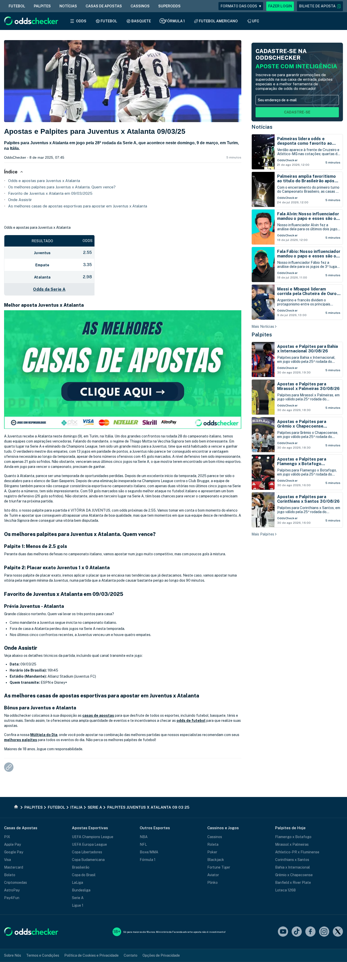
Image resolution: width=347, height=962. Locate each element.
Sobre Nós (12, 955)
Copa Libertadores (87, 852)
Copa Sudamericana (88, 860)
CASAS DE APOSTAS (104, 6)
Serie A (78, 898)
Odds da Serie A (49, 289)
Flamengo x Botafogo (293, 837)
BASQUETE (141, 21)
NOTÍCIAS (68, 6)
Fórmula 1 (147, 860)
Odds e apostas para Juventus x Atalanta (44, 180)
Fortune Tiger (218, 867)
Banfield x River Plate (293, 883)
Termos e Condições (42, 955)
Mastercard (13, 867)
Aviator (213, 875)
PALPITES (42, 6)
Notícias (261, 127)
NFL (143, 844)
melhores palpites (20, 740)
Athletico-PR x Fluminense (297, 852)
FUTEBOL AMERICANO (218, 21)
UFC (255, 21)
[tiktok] (297, 931)
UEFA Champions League (92, 837)
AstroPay (12, 890)
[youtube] (283, 931)
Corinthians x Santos (292, 860)
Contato (130, 955)
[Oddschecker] (31, 932)
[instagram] (324, 931)
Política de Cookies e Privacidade (91, 955)
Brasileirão (80, 867)
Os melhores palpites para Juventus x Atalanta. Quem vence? (62, 187)
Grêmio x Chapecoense (294, 875)
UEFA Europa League (89, 844)
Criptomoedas (15, 883)
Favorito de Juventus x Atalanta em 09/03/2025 (50, 193)
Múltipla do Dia (43, 735)
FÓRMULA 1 (175, 21)
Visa (7, 860)
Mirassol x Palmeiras (292, 844)
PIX (7, 837)
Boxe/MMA (149, 852)
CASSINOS (140, 6)
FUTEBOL (17, 6)
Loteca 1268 (285, 890)
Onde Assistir (20, 200)
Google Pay (13, 852)
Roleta (212, 844)
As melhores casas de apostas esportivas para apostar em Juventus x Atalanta (77, 206)
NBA (144, 837)
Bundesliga (81, 890)
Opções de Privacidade (161, 955)
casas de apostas (98, 715)
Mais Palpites (262, 534)
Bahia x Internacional (292, 867)
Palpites (261, 335)
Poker (212, 852)
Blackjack (215, 860)
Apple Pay (12, 844)
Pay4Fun (11, 898)
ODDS (81, 21)
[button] (320, 6)
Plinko (212, 883)
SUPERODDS (169, 6)
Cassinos (214, 837)
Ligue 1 (77, 905)
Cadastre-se (297, 112)
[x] (338, 931)
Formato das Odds (240, 6)
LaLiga (77, 883)
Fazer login (280, 6)
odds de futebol (191, 721)
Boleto (9, 875)
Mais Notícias (262, 326)
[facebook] (310, 931)
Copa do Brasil (84, 875)
